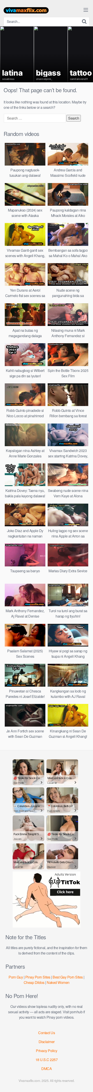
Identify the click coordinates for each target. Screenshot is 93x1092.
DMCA (46, 1068)
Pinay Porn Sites (37, 977)
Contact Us (46, 1032)
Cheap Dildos (34, 982)
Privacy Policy (46, 1050)
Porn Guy (16, 977)
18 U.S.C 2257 (46, 1059)
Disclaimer (47, 1041)
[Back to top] (85, 1082)
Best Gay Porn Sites (68, 977)
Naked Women (58, 982)
